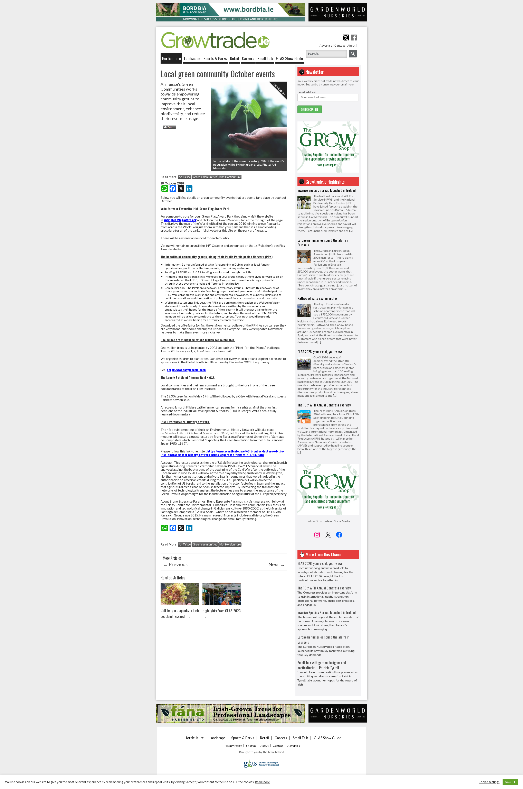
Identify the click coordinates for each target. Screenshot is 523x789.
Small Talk (265, 58)
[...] (345, 239)
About (351, 45)
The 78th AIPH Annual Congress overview (324, 355)
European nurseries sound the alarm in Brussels (323, 193)
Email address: (307, 92)
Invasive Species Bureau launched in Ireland (326, 411)
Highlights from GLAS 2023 (221, 610)
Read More (262, 782)
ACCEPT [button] (510, 781)
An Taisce (185, 176)
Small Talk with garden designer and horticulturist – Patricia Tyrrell (321, 665)
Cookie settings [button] (489, 782)
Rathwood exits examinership (317, 248)
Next (276, 564)
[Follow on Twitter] (346, 37)
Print (168, 127)
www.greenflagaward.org (180, 220)
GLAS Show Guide (289, 58)
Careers (248, 58)
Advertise (326, 45)
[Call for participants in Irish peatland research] (180, 605)
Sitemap (251, 745)
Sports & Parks (215, 58)
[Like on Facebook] (354, 37)
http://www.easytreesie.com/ (186, 369)
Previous (175, 564)
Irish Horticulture (230, 176)
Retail (234, 58)
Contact (339, 45)
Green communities (205, 176)
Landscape (192, 58)
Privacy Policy (233, 745)
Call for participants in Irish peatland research (180, 613)
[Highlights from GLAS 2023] (221, 605)
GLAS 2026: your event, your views (320, 301)
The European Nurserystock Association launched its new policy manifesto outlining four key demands (325, 651)
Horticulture (171, 58)
